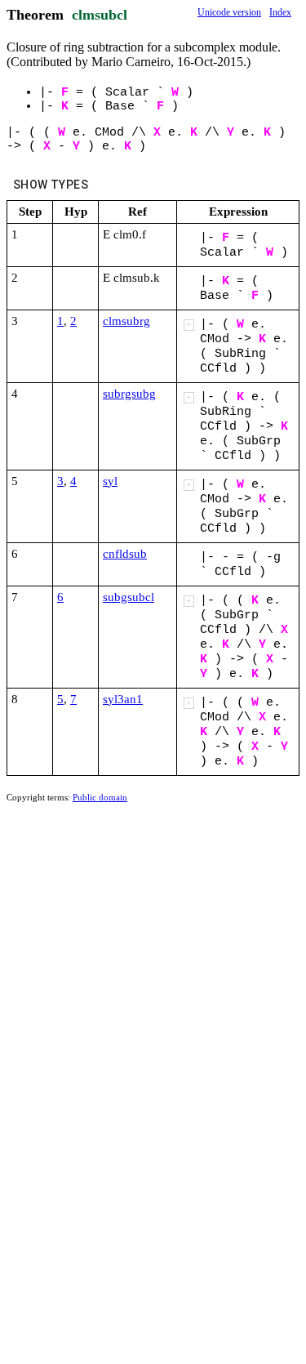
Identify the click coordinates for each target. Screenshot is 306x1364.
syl (110, 481)
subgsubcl (128, 597)
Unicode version (229, 12)
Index (280, 12)
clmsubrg (126, 321)
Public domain (100, 797)
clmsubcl (99, 15)
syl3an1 (123, 699)
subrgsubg (129, 393)
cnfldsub (125, 553)
